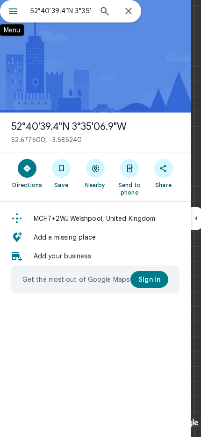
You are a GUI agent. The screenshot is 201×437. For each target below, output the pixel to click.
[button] (95, 218)
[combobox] (61, 10)
